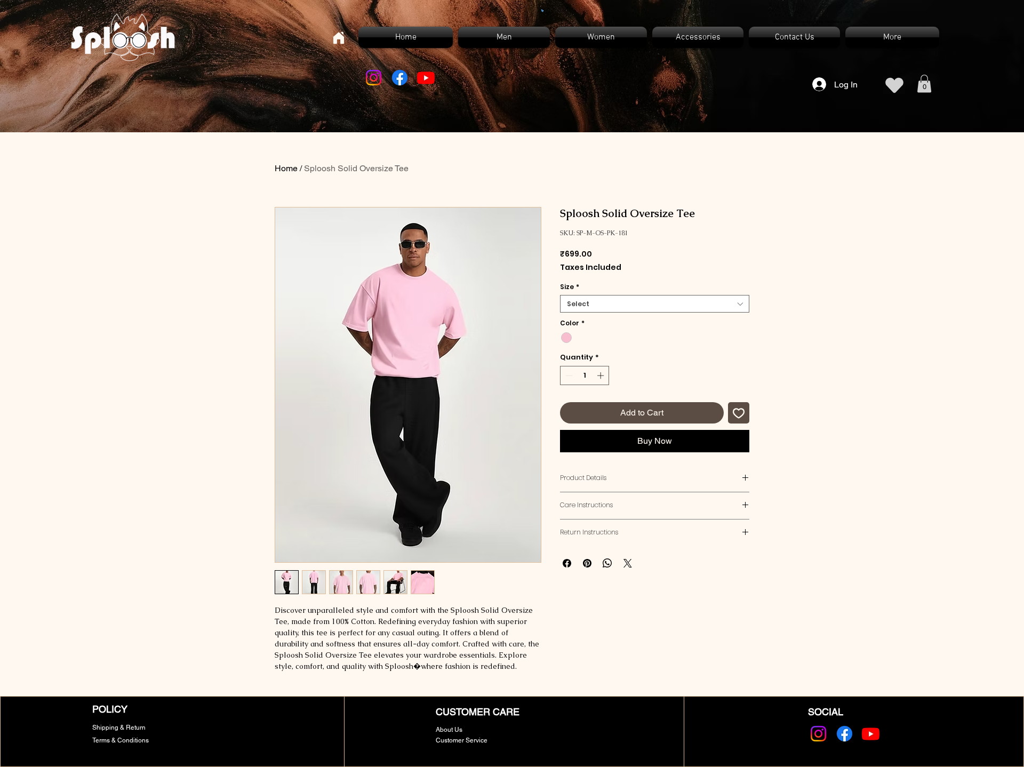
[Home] (338, 37)
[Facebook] (399, 77)
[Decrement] (568, 375)
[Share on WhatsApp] (607, 563)
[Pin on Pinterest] (587, 563)
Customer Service (461, 740)
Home (286, 168)
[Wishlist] (894, 85)
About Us (449, 729)
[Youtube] (425, 77)
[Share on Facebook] (567, 563)
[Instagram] (373, 77)
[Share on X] (627, 563)
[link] (924, 83)
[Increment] (601, 375)
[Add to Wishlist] (738, 413)
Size (569, 287)
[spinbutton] (584, 375)
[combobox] (654, 304)
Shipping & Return (119, 727)
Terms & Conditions (120, 740)
